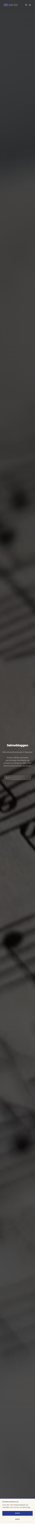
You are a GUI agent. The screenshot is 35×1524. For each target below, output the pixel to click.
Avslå (17, 1519)
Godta (17, 1513)
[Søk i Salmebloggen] (26, 5)
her (29, 1507)
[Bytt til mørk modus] (30, 5)
